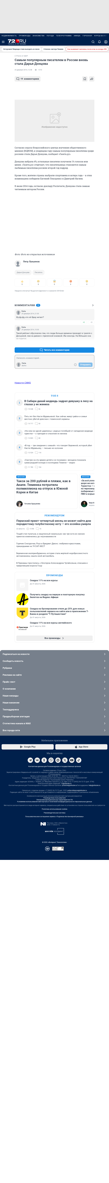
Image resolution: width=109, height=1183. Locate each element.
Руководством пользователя (54, 798)
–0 (91, 322)
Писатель (38, 272)
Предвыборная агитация (16, 716)
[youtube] (71, 760)
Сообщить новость (13, 661)
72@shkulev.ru (66, 783)
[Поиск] (93, 42)
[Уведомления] (99, 42)
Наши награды (10, 695)
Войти (24, 366)
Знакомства (39, 36)
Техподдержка (11, 709)
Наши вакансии (11, 702)
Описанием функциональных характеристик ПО (54, 800)
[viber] (51, 760)
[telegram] (30, 760)
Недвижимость (9, 36)
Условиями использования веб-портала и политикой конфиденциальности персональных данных (54, 802)
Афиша (77, 36)
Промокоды (24, 36)
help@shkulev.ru (94, 785)
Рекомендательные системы (54, 813)
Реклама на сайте (12, 675)
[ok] (44, 760)
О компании (9, 688)
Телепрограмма (64, 36)
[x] (65, 760)
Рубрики (7, 668)
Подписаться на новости (16, 654)
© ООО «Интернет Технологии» (54, 842)
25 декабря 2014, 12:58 (23, 70)
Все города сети (11, 730)
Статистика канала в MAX (17, 723)
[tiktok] (78, 760)
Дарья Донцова (23, 272)
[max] (58, 760)
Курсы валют (100, 36)
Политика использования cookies (54, 809)
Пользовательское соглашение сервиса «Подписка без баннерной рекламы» (54, 817)
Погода (50, 36)
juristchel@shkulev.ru (69, 785)
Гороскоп (87, 36)
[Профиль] (106, 42)
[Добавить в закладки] (84, 79)
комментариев (29, 79)
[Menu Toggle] (3, 42)
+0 (84, 322)
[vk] (37, 760)
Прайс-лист (9, 681)
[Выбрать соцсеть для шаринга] (91, 79)
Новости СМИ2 (23, 382)
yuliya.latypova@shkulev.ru (77, 790)
